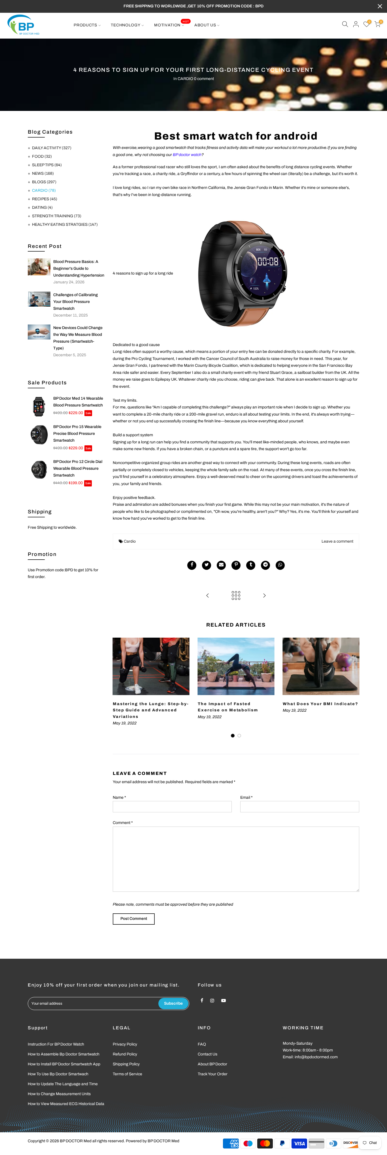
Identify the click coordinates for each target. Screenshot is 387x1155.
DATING (42, 207)
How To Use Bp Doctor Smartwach (58, 1074)
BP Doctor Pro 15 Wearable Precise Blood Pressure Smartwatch (77, 433)
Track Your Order (212, 1074)
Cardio (130, 541)
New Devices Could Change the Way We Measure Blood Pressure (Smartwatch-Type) (78, 338)
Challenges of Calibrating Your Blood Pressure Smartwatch (75, 302)
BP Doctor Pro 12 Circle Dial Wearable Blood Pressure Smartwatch (77, 468)
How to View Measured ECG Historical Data (66, 1104)
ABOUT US (205, 25)
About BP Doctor (212, 1064)
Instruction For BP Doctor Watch (56, 1044)
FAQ (202, 1044)
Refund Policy (125, 1054)
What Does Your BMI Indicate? (320, 704)
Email (246, 797)
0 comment (204, 79)
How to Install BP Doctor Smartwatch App (64, 1064)
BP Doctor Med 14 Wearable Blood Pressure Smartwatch (78, 401)
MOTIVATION (171, 23)
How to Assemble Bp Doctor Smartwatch (63, 1054)
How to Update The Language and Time (63, 1084)
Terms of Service (127, 1074)
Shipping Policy (126, 1064)
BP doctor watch (187, 155)
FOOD (42, 156)
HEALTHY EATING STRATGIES (65, 224)
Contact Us (207, 1054)
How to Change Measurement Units (59, 1094)
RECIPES (44, 199)
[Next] (354, 688)
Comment (123, 823)
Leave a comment (337, 541)
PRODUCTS (85, 25)
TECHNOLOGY (125, 25)
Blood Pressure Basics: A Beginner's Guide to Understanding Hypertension (78, 268)
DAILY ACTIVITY (51, 148)
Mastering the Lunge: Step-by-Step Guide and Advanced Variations (151, 710)
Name (119, 797)
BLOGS (44, 182)
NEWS (43, 173)
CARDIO (185, 79)
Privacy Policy (125, 1044)
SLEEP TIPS (47, 165)
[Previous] (118, 688)
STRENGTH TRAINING (56, 216)
